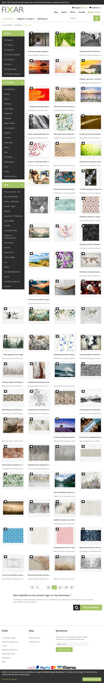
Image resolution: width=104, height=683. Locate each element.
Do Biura (8, 64)
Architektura (9, 89)
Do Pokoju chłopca (12, 74)
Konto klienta (94, 12)
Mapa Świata (9, 123)
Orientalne (8, 242)
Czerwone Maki (10, 230)
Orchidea (8, 157)
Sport (6, 99)
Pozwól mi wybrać (9, 679)
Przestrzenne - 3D (12, 191)
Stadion (7, 132)
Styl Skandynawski (12, 271)
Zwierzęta (8, 142)
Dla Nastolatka (10, 69)
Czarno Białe (9, 257)
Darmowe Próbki (8, 654)
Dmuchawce (9, 128)
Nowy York (8, 252)
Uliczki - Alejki (9, 206)
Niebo (6, 267)
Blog (56, 12)
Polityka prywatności (10, 649)
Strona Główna (7, 25)
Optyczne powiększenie (10, 236)
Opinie (63, 12)
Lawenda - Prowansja (13, 216)
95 (60, 587)
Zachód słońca (10, 176)
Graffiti (7, 225)
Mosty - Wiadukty (11, 201)
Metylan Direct (34, 638)
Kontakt (82, 12)
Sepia (6, 276)
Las (5, 262)
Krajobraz (8, 113)
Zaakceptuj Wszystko (92, 679)
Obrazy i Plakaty (25, 19)
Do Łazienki (9, 59)
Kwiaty (7, 94)
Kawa (6, 147)
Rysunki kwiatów (11, 196)
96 (66, 587)
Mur (6, 152)
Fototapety (8, 19)
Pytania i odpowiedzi (10, 642)
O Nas (4, 646)
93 (48, 587)
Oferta (72, 12)
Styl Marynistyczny (12, 281)
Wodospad (9, 161)
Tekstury (8, 103)
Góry (6, 166)
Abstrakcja (8, 108)
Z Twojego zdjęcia (9, 638)
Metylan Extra (34, 642)
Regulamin (6, 658)
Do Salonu (8, 45)
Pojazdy (7, 118)
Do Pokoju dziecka (12, 54)
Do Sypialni (9, 49)
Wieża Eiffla (9, 220)
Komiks (7, 247)
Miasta (7, 211)
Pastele (7, 286)
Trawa (6, 171)
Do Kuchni (8, 40)
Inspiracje (42, 19)
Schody (7, 137)
